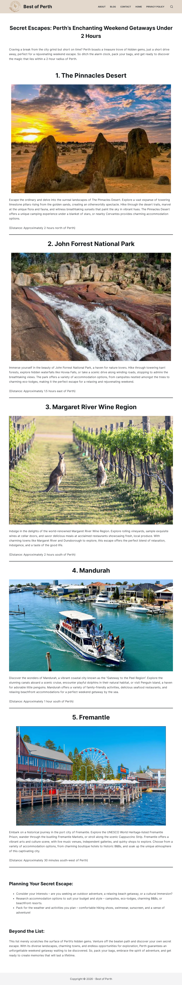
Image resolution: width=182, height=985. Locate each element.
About (102, 6)
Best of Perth (37, 6)
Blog (113, 6)
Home (138, 6)
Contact (125, 6)
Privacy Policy (155, 6)
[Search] (171, 6)
